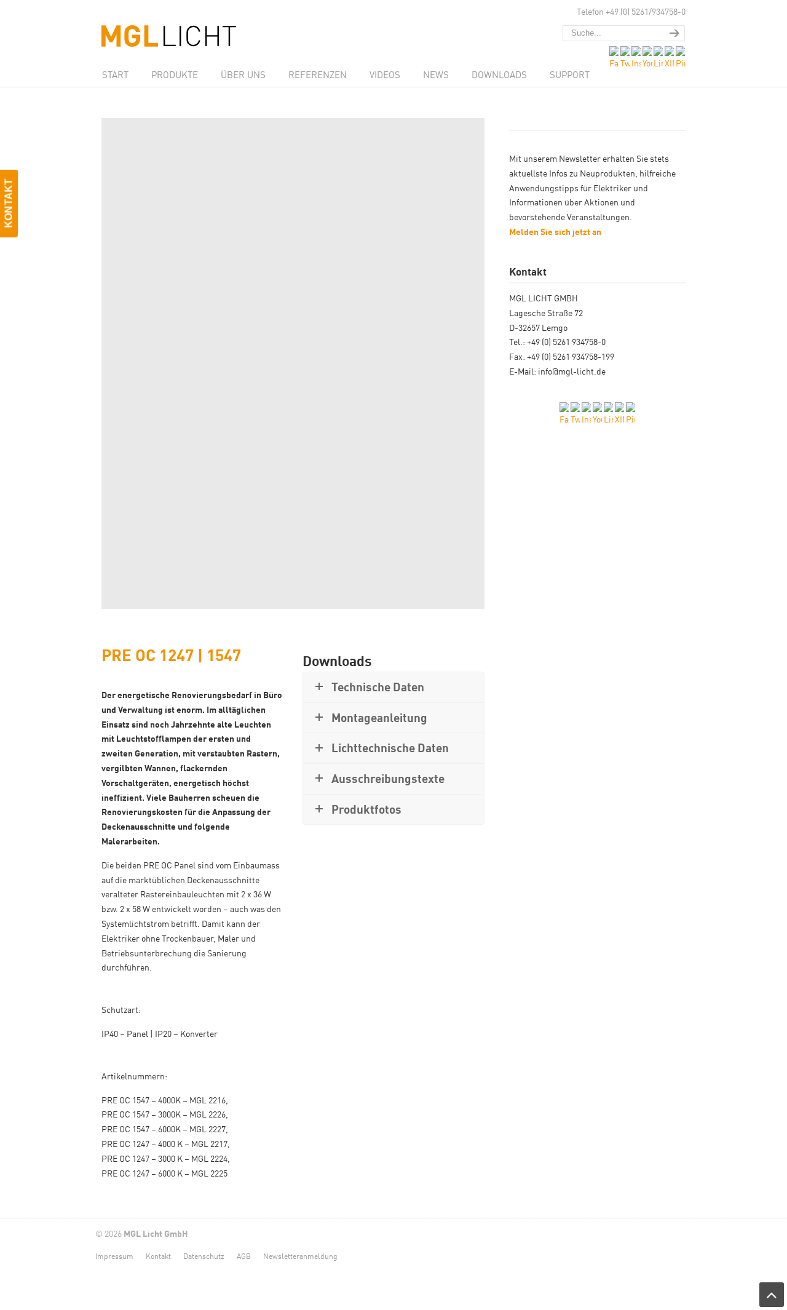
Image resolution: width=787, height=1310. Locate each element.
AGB (244, 1255)
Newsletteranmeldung (300, 1255)
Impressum (114, 1255)
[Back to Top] (771, 1294)
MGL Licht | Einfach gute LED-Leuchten (178, 25)
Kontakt (158, 1255)
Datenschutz (203, 1255)
